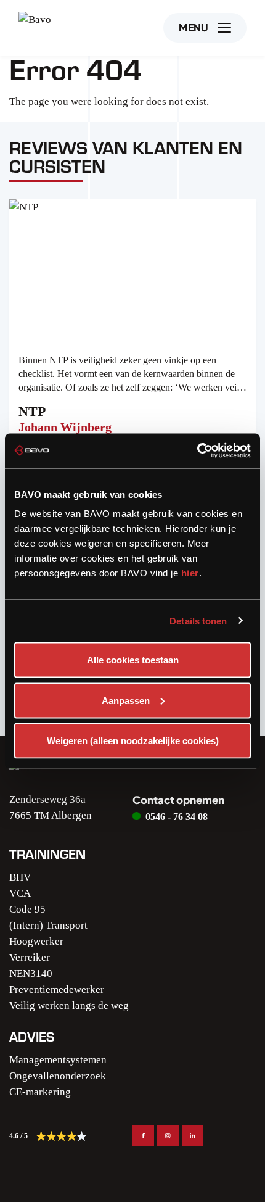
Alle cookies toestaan (133, 660)
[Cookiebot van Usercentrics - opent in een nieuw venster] (197, 451)
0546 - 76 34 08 (176, 816)
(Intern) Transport (48, 925)
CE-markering (40, 1092)
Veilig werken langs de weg (69, 1005)
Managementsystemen (58, 1060)
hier (190, 573)
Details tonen (198, 620)
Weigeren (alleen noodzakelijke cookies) (133, 741)
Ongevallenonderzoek (57, 1076)
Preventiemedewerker (56, 989)
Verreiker (29, 957)
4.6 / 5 (18, 1136)
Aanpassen (126, 700)
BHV (20, 877)
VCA (20, 893)
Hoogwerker (36, 941)
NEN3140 (30, 973)
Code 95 (27, 909)
